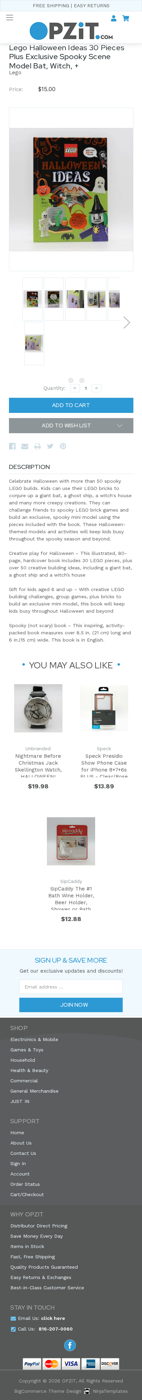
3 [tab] (81, 380)
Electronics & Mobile (34, 1039)
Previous (16, 321)
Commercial (24, 1080)
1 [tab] (60, 380)
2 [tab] (70, 380)
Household (22, 1060)
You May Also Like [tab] (71, 665)
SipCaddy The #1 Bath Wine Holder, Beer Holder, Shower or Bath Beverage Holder (71, 898)
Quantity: (54, 388)
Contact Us (23, 1153)
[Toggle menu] (9, 17)
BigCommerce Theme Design (47, 1391)
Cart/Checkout (27, 1194)
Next (126, 321)
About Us (21, 1143)
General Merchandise (34, 1091)
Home (17, 1132)
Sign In (18, 1163)
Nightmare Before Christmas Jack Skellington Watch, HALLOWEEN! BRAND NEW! (38, 765)
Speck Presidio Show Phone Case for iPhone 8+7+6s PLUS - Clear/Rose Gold (104, 765)
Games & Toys (26, 1049)
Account (20, 1174)
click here (53, 1318)
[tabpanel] (32, 299)
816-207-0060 (56, 1329)
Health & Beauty (29, 1070)
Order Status (25, 1184)
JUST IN (19, 1101)
